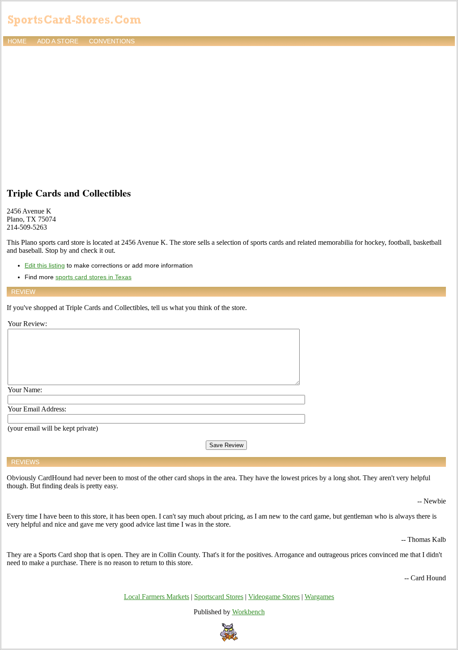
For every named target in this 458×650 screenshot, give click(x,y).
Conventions (112, 41)
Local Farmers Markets (156, 596)
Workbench (248, 612)
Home (17, 41)
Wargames (319, 596)
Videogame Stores (274, 596)
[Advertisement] (229, 114)
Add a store (57, 41)
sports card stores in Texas (93, 277)
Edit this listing (45, 265)
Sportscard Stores (218, 596)
